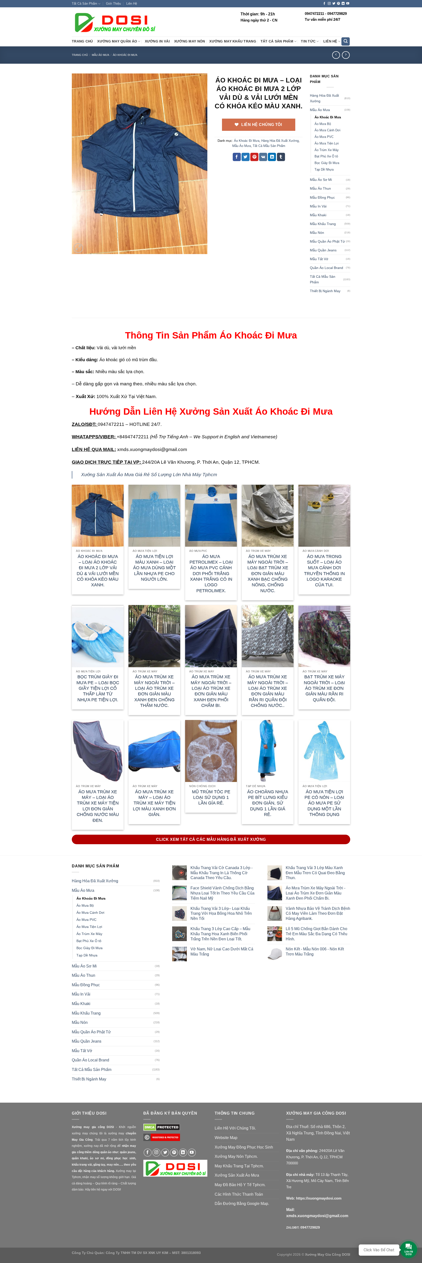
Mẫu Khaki (318, 215)
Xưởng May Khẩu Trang (232, 41)
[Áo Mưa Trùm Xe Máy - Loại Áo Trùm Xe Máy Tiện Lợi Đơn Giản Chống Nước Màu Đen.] (98, 751)
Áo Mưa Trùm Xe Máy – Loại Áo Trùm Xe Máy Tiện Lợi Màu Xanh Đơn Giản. (154, 803)
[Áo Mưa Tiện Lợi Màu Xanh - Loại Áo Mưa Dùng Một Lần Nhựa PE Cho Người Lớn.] (154, 516)
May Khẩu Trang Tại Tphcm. (239, 1166)
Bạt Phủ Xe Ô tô (326, 156)
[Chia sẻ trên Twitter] (246, 157)
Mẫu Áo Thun (320, 188)
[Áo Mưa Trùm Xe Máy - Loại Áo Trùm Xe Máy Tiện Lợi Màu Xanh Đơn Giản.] (154, 751)
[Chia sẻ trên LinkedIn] (272, 157)
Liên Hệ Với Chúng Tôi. (235, 1128)
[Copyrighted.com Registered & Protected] (161, 1139)
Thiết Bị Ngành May (325, 291)
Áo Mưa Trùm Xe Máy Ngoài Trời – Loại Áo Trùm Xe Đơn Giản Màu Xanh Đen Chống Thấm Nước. (154, 691)
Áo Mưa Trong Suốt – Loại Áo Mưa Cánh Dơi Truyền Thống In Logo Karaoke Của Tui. (324, 570)
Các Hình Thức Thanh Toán (239, 1194)
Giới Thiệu (113, 3)
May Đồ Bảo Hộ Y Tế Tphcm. (240, 1185)
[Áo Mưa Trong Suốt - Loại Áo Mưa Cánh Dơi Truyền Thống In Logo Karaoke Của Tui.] (324, 516)
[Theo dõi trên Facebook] (324, 3)
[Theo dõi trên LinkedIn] (343, 3)
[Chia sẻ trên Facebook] (237, 157)
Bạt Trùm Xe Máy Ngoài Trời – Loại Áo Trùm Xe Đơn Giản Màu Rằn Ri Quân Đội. (324, 688)
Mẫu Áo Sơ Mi (321, 180)
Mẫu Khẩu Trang (323, 224)
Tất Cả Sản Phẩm (84, 3)
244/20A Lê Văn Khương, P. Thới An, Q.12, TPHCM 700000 (315, 1157)
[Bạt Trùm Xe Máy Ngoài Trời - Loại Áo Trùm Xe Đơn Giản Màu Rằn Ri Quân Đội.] (324, 636)
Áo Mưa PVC (324, 137)
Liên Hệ (131, 3)
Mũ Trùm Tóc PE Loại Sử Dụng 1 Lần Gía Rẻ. (211, 797)
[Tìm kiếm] (345, 41)
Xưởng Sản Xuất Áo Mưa (237, 1175)
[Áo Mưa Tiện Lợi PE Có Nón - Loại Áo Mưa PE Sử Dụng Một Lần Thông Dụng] (324, 751)
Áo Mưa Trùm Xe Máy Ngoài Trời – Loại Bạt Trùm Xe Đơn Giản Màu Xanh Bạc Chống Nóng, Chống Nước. (267, 573)
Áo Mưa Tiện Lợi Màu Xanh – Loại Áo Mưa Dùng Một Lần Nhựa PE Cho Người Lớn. (154, 568)
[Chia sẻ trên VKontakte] (263, 157)
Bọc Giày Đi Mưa (327, 163)
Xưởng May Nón (189, 41)
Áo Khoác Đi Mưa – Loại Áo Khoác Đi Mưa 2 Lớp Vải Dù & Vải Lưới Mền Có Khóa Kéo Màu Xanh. (98, 570)
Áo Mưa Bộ (323, 124)
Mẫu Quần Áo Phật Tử (327, 241)
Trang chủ (80, 54)
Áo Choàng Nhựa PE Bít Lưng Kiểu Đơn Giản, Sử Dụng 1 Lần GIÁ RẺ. (267, 803)
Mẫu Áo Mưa (100, 54)
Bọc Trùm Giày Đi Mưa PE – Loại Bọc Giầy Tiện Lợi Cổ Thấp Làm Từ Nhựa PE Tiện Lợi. (97, 688)
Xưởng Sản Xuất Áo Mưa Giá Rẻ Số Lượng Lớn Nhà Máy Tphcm (149, 474)
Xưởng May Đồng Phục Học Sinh (244, 1147)
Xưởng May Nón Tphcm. (236, 1156)
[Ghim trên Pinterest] (254, 157)
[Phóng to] (78, 248)
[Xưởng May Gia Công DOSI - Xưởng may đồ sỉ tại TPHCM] (114, 22)
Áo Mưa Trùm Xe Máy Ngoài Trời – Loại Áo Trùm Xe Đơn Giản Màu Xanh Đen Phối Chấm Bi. (211, 691)
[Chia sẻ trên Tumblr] (281, 157)
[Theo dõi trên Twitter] (333, 3)
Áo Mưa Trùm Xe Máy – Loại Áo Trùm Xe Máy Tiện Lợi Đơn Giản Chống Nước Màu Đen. (98, 806)
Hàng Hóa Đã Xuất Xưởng (280, 141)
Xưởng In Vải (157, 41)
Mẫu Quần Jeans (323, 250)
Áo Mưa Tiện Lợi (327, 143)
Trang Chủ (82, 41)
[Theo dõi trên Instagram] (329, 3)
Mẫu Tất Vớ (319, 259)
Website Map (226, 1138)
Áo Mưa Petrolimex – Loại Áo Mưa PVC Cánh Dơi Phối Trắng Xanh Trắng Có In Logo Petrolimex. (211, 573)
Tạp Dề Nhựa (324, 169)
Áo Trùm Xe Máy (327, 150)
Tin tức (308, 41)
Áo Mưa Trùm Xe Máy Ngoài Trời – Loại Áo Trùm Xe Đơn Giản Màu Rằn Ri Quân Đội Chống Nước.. (267, 691)
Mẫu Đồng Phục (322, 197)
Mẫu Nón (317, 233)
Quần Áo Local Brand (326, 268)
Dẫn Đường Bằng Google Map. (242, 1203)
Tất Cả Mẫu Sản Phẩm (269, 146)
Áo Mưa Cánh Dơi (327, 130)
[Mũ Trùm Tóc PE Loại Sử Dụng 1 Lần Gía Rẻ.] (211, 751)
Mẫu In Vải (318, 206)
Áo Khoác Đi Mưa (125, 54)
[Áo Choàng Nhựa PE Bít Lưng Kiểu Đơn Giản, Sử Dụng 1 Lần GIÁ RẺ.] (268, 751)
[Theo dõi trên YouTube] (347, 3)
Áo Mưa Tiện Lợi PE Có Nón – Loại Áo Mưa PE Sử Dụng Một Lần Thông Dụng (324, 803)
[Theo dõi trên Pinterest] (338, 3)
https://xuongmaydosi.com (318, 1198)
